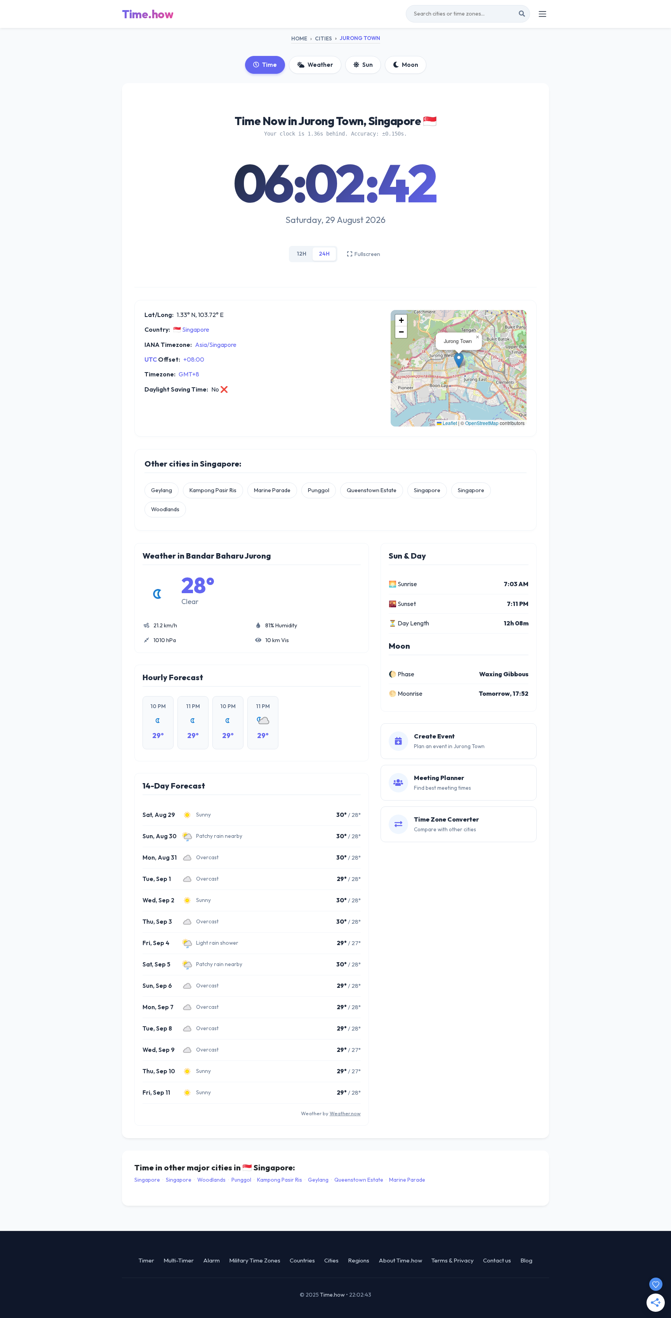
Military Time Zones (254, 1260)
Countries (302, 1260)
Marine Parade (272, 490)
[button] (459, 360)
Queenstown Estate (371, 490)
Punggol (318, 490)
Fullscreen (367, 254)
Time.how (147, 14)
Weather (320, 64)
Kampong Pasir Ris (212, 490)
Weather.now (345, 1113)
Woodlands (165, 509)
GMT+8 (189, 374)
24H (324, 253)
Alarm (211, 1260)
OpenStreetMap (482, 423)
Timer (146, 1260)
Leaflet (449, 423)
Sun (367, 64)
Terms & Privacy (452, 1260)
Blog (526, 1260)
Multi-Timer (178, 1260)
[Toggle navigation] (542, 14)
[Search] (522, 14)
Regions (358, 1260)
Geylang (161, 490)
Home (299, 38)
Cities (323, 38)
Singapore (195, 329)
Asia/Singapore (215, 344)
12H (301, 253)
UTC (150, 359)
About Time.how (400, 1260)
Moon (410, 64)
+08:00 (193, 359)
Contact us (497, 1260)
